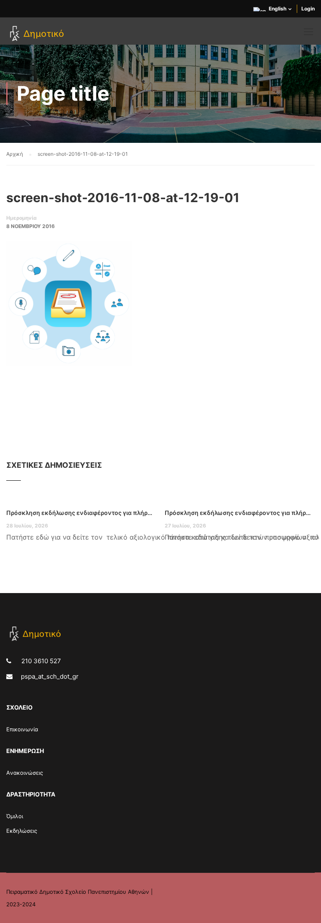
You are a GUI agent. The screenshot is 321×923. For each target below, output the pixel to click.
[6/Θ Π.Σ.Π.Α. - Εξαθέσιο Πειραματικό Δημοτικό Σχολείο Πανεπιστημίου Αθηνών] (38, 34)
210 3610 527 (40, 661)
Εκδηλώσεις (21, 830)
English (277, 8)
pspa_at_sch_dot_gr (50, 676)
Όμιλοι (14, 816)
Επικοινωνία (22, 729)
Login (308, 8)
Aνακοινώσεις (24, 772)
